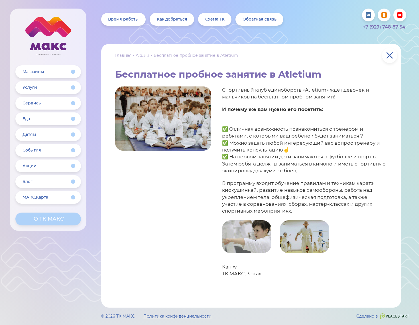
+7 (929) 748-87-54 (384, 27)
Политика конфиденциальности (177, 316)
